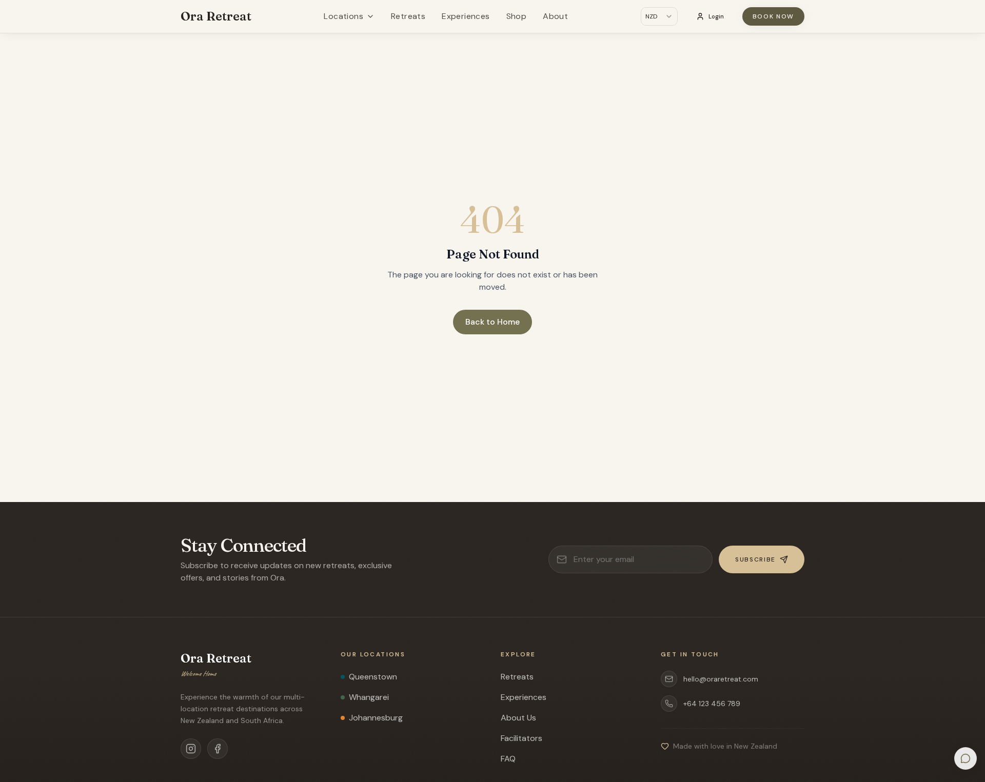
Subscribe (755, 559)
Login (716, 16)
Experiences (465, 16)
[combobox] (659, 16)
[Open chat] (965, 758)
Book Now (773, 16)
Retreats (408, 16)
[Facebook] (217, 748)
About (555, 16)
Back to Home (492, 321)
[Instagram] (191, 748)
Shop (516, 16)
